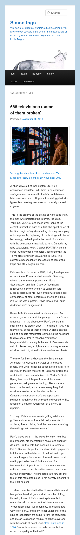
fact (13, 73)
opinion (51, 73)
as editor (37, 73)
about (14, 81)
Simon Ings (23, 22)
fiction (24, 73)
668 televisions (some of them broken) (31, 110)
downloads (29, 81)
